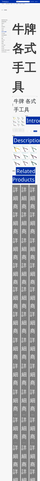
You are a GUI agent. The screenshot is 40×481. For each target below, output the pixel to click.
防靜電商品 (3, 26)
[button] (23, 121)
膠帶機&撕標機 (3, 21)
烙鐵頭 (2, 43)
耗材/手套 (3, 40)
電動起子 (2, 23)
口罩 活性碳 (3, 45)
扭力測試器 (3, 33)
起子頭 (2, 36)
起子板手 (2, 48)
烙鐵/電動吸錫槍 (4, 35)
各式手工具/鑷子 (4, 31)
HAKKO (2, 28)
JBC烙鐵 (2, 46)
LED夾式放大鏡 (3, 51)
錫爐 (2, 38)
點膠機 (2, 41)
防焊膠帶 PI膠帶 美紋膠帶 (5, 50)
